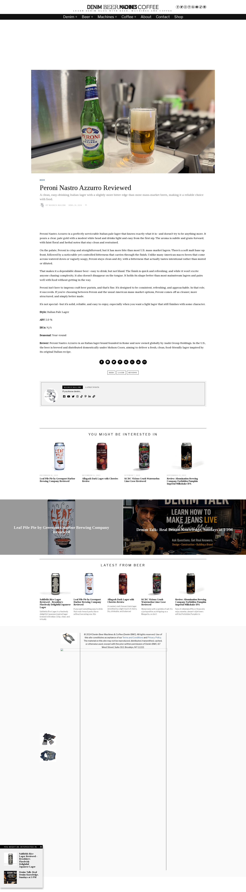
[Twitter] (181, 7)
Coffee (127, 17)
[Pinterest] (189, 7)
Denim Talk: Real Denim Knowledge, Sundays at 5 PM (28, 875)
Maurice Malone (57, 205)
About (146, 17)
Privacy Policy (154, 637)
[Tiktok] (200, 7)
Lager (121, 373)
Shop (178, 17)
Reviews (133, 373)
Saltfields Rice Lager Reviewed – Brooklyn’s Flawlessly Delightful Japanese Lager (28, 860)
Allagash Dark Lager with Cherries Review (100, 479)
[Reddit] (204, 7)
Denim (68, 17)
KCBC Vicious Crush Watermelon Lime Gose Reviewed (141, 479)
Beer (86, 17)
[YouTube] (197, 7)
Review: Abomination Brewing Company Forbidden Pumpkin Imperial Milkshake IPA (182, 481)
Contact (163, 17)
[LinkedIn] (193, 7)
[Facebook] (177, 7)
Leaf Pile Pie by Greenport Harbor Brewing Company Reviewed (57, 479)
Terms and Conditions (132, 637)
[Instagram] (185, 7)
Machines (106, 17)
